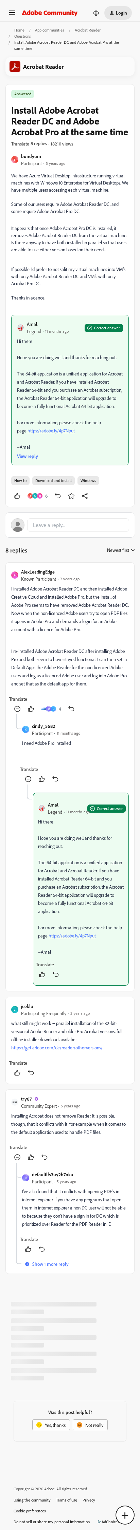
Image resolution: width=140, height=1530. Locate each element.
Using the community (32, 1500)
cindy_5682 (43, 726)
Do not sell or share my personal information (52, 1521)
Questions (22, 36)
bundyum (31, 156)
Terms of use (66, 1500)
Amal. (32, 324)
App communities (49, 30)
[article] (70, 641)
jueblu (27, 1006)
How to (20, 480)
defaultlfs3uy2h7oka (52, 1174)
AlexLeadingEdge (38, 572)
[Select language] (96, 12)
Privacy (89, 1500)
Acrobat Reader (88, 30)
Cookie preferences (30, 1510)
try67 (26, 1099)
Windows (88, 480)
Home (19, 30)
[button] (12, 15)
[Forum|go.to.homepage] (50, 12)
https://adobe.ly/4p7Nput (51, 430)
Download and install (53, 480)
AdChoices (110, 1521)
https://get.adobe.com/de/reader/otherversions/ (57, 1047)
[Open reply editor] (70, 525)
